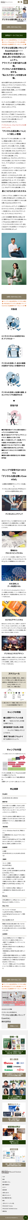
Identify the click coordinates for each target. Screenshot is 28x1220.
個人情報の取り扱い (7, 1198)
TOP (3, 1176)
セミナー (4, 1187)
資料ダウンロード (21, 2)
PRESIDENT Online (7, 1206)
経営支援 (4, 1190)
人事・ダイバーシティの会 (8, 1203)
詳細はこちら (14, 1026)
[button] (25, 2)
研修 (3, 1179)
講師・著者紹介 (5, 1184)
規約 (3, 1200)
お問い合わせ (18, 2)
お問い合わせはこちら (14, 27)
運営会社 (4, 1211)
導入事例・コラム (6, 1182)
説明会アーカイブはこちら (14, 35)
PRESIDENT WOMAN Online (9, 1208)
